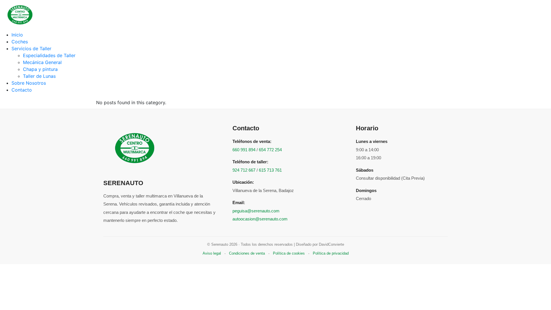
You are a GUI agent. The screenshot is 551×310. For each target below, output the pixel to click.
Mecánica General (42, 62)
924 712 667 (243, 170)
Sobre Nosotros (28, 83)
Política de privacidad (331, 253)
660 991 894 (243, 149)
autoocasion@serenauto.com (260, 218)
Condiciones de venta (247, 253)
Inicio (17, 35)
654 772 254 (270, 149)
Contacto (21, 90)
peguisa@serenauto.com (256, 210)
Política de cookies (289, 253)
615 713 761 (270, 170)
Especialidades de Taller (49, 55)
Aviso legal (212, 253)
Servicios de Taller (31, 48)
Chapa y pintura (40, 69)
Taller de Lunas (39, 76)
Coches (19, 41)
